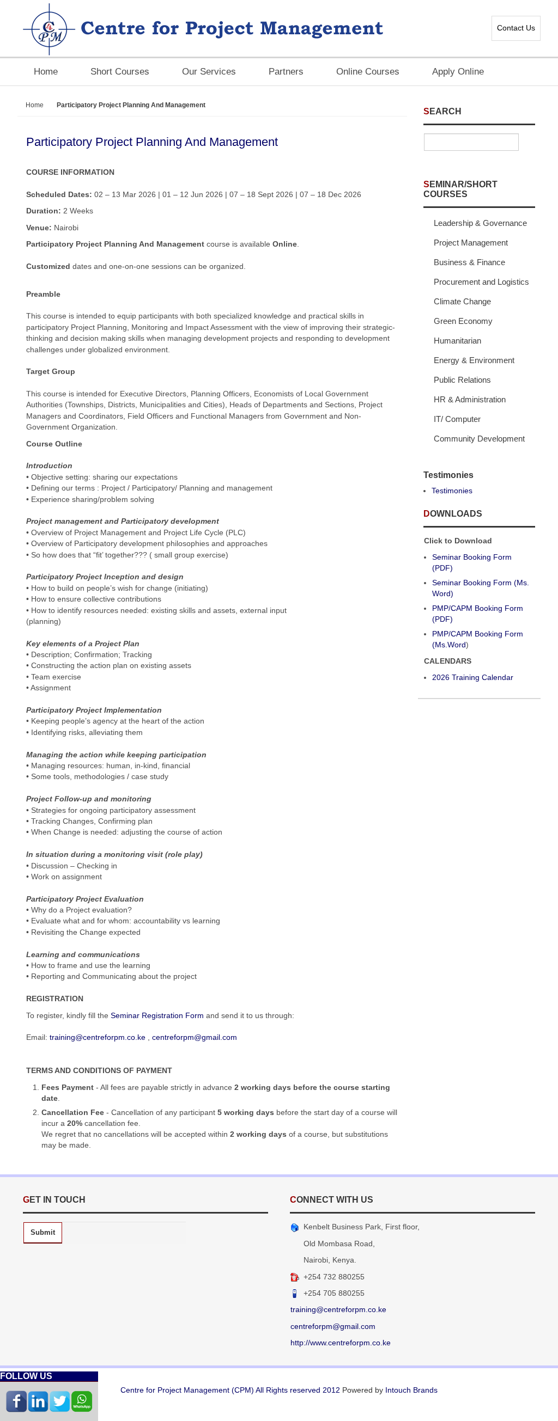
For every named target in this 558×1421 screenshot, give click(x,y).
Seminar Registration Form (157, 1016)
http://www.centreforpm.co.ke (340, 1343)
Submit (43, 1232)
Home (35, 105)
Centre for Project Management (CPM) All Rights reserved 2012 (230, 1390)
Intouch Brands (411, 1390)
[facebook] (16, 1400)
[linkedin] (38, 1400)
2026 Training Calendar (472, 677)
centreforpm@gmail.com (194, 1037)
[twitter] (60, 1400)
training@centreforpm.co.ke (97, 1037)
